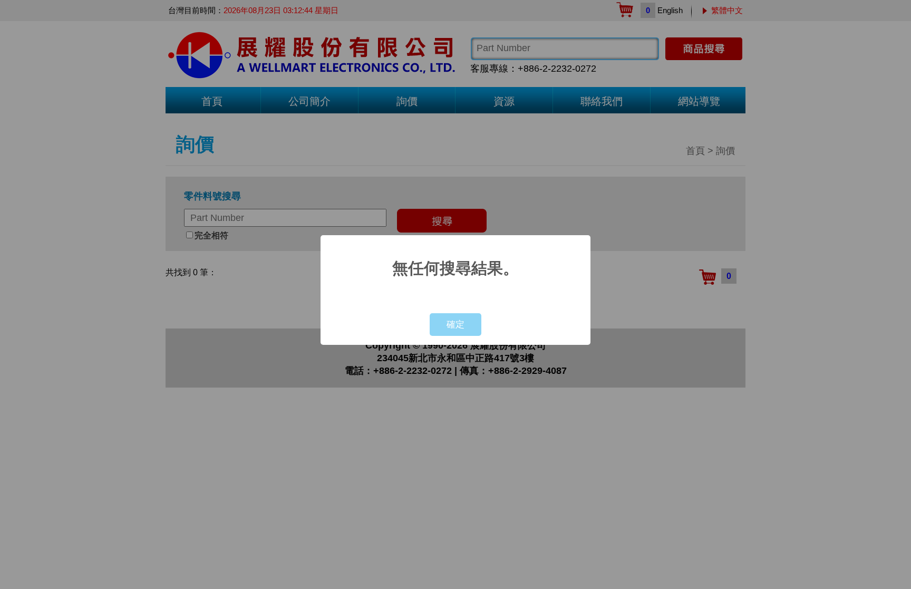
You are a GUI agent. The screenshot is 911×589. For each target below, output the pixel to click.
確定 (455, 325)
